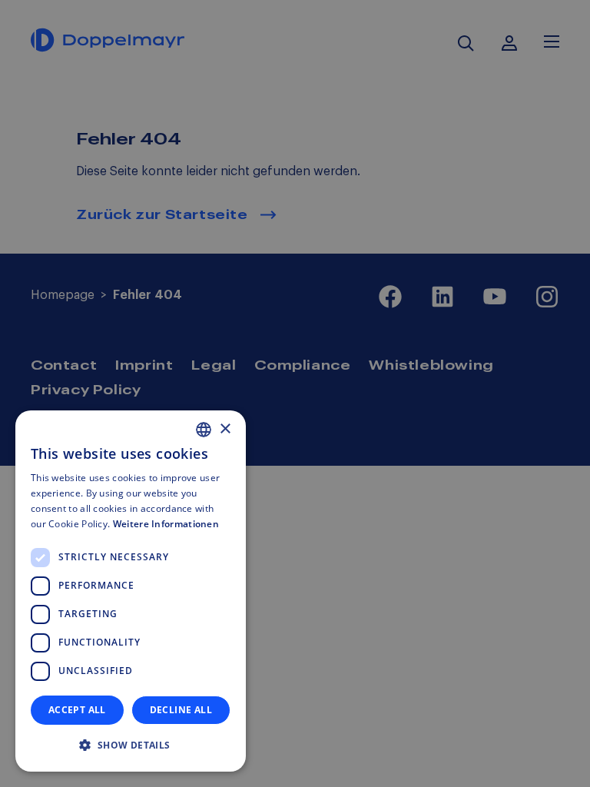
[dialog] (130, 591)
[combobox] (203, 429)
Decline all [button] (181, 709)
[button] (130, 745)
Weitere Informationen (166, 523)
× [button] (224, 429)
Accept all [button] (77, 709)
